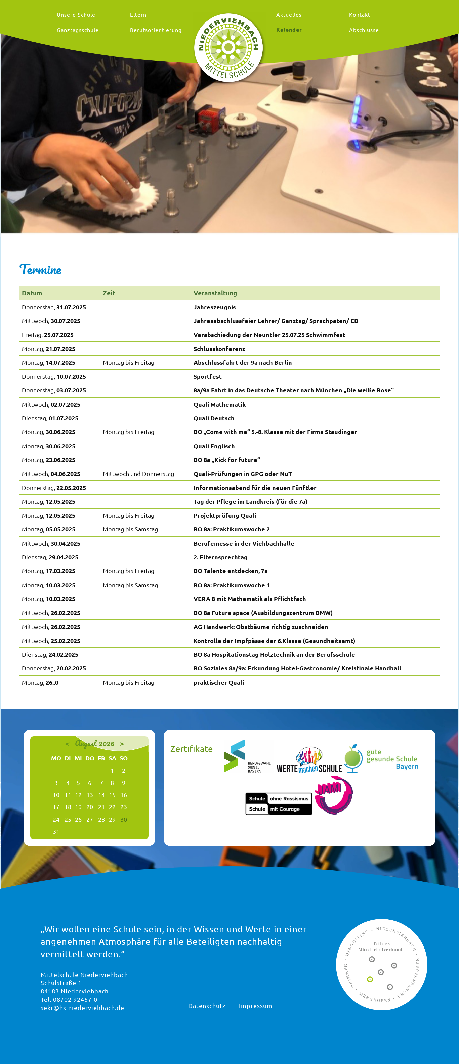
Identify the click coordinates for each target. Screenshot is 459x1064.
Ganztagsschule (78, 29)
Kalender (289, 29)
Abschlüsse (364, 29)
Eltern (138, 14)
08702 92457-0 (75, 999)
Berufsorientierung (156, 29)
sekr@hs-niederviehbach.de (82, 1007)
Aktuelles (289, 14)
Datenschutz (206, 1005)
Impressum (256, 1005)
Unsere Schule (76, 14)
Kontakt (359, 14)
